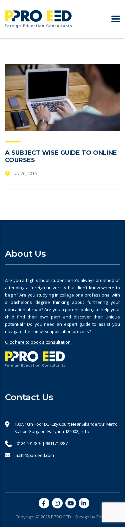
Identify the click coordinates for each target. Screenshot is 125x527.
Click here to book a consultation (38, 342)
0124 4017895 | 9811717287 (42, 443)
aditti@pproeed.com (34, 455)
